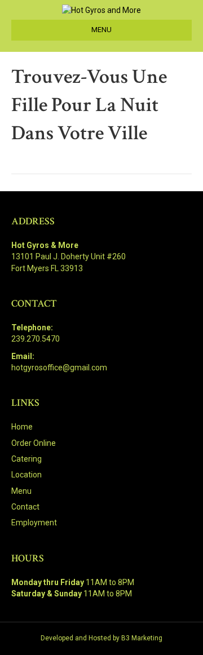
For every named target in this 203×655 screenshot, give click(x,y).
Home (22, 426)
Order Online (33, 443)
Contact (25, 506)
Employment (34, 522)
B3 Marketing (141, 638)
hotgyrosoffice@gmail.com (59, 367)
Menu (21, 490)
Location (26, 474)
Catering (26, 458)
